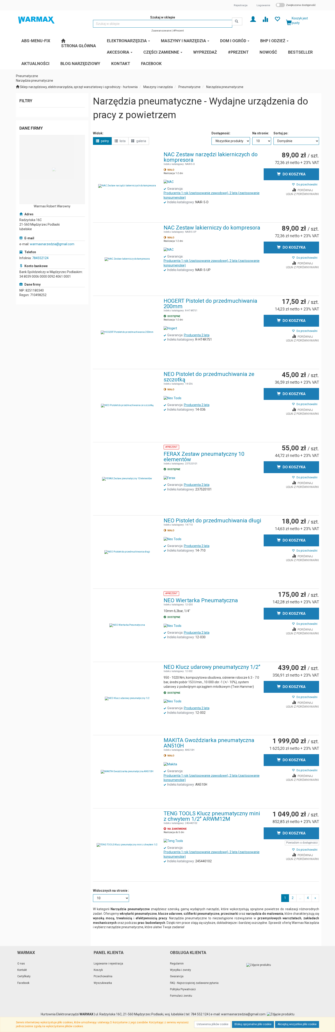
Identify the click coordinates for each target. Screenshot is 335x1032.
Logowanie (263, 5)
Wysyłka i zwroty (180, 970)
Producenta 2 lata (196, 335)
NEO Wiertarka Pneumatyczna (201, 600)
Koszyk (98, 970)
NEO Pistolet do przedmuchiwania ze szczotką (209, 377)
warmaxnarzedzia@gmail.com (52, 244)
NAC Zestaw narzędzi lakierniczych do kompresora (211, 157)
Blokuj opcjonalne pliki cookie (252, 1024)
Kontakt (22, 970)
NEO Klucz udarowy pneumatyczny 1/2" (212, 667)
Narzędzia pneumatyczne (224, 87)
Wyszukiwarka (103, 983)
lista (122, 141)
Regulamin (177, 963)
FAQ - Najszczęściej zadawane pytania (194, 983)
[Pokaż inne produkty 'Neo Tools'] (172, 398)
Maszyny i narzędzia (158, 87)
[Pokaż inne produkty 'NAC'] (169, 182)
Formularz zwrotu (181, 995)
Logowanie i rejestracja (108, 963)
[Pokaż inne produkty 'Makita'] (170, 764)
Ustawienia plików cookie (212, 1024)
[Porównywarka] (265, 19)
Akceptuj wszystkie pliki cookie (297, 1024)
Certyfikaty (24, 976)
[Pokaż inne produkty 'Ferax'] (169, 478)
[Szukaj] (237, 21)
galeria (141, 141)
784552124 (40, 258)
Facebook (23, 983)
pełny (104, 141)
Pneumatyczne (189, 87)
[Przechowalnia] (277, 19)
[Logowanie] (253, 19)
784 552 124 (200, 1014)
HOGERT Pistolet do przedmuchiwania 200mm (210, 304)
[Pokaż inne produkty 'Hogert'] (170, 328)
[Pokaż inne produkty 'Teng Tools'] (173, 841)
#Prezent (178, 30)
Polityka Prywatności (183, 989)
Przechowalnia (103, 976)
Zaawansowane (161, 30)
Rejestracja (240, 5)
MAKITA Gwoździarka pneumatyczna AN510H (209, 743)
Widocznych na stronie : (111, 890)
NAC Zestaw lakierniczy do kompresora (212, 227)
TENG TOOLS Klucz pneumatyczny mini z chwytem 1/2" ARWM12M (212, 816)
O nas (21, 963)
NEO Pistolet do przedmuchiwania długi (212, 520)
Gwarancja (176, 976)
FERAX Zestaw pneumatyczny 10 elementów (204, 457)
